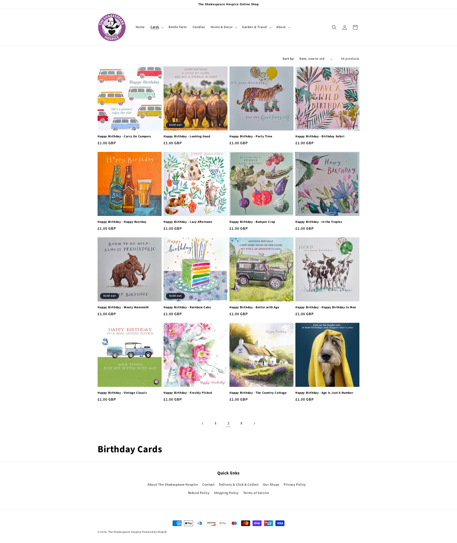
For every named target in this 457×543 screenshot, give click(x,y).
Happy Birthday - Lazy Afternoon (188, 222)
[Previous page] (203, 423)
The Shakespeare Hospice (124, 532)
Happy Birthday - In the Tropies (318, 222)
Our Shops (271, 484)
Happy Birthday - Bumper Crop (252, 222)
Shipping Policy (226, 493)
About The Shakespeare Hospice (173, 484)
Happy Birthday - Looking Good (187, 137)
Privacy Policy (295, 484)
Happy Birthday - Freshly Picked (188, 393)
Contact (208, 484)
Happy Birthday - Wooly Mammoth (123, 307)
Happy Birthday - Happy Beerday (122, 222)
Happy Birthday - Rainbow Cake (187, 307)
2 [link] (229, 423)
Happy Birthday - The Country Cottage (258, 393)
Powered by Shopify (154, 532)
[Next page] (254, 423)
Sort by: (289, 58)
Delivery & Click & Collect (239, 484)
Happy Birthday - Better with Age (254, 307)
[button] (157, 27)
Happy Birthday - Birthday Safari (319, 137)
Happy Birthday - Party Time (250, 137)
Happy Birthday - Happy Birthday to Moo (325, 307)
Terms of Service (256, 493)
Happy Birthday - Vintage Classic (122, 393)
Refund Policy (199, 493)
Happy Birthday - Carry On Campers (124, 137)
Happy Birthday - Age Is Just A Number (324, 393)
